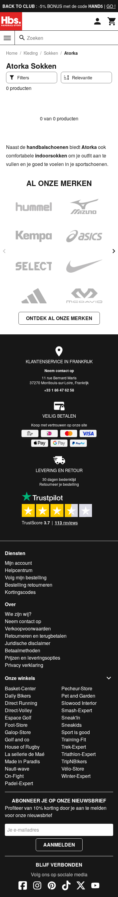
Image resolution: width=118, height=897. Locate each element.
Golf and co (17, 739)
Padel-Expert (19, 783)
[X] (81, 886)
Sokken (51, 53)
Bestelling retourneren (28, 584)
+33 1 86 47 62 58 (59, 390)
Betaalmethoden (22, 650)
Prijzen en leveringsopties (32, 657)
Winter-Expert (75, 775)
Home (12, 53)
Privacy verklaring (24, 664)
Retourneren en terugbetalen (36, 635)
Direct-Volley (18, 710)
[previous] (4, 251)
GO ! (111, 6)
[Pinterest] (52, 886)
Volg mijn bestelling (26, 577)
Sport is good (75, 732)
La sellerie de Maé (24, 753)
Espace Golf (18, 717)
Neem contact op (59, 370)
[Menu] (7, 38)
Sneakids (71, 724)
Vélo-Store (72, 768)
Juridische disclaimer (27, 643)
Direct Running (21, 702)
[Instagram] (37, 886)
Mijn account (18, 562)
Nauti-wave (17, 768)
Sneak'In (70, 717)
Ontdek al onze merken (59, 318)
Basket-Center (20, 688)
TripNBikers (74, 761)
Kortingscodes (20, 591)
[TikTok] (66, 886)
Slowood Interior (79, 702)
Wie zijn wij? (18, 613)
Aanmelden (59, 844)
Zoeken (35, 37)
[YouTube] (95, 886)
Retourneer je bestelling (59, 484)
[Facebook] (23, 886)
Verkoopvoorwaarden (28, 628)
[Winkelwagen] (112, 21)
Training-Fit (73, 739)
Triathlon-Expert (78, 753)
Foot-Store (16, 724)
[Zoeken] (22, 38)
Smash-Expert (76, 710)
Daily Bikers (18, 695)
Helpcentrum (18, 570)
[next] (114, 251)
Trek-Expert (73, 746)
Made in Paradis (22, 761)
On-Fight (14, 775)
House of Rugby (22, 746)
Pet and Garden (78, 695)
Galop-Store (18, 732)
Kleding (31, 53)
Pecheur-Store (76, 688)
